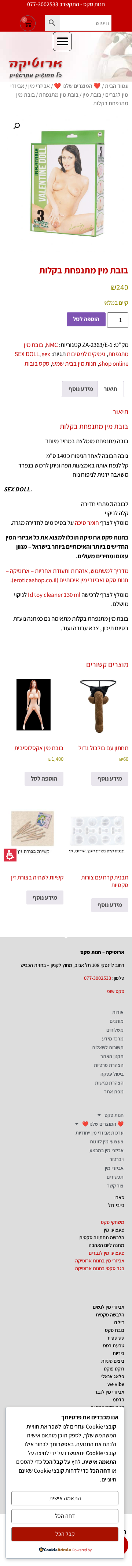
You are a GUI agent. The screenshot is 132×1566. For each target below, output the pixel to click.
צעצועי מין (114, 1229)
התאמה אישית (65, 1498)
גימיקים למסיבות (86, 354)
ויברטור (117, 1159)
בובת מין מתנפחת (58, 94)
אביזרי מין (39, 85)
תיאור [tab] (110, 389)
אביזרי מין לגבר (109, 1391)
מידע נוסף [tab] (81, 389)
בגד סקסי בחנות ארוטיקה (99, 1268)
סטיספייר (115, 1337)
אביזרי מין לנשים (108, 1307)
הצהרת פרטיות (109, 1065)
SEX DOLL (27, 354)
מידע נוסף (110, 778)
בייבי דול (116, 1205)
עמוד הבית (116, 85)
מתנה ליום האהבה (106, 1245)
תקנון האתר (112, 1056)
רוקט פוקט (114, 1368)
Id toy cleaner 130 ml (54, 595)
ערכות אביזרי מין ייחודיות (100, 1132)
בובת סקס (114, 1330)
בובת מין (91, 94)
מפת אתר (114, 1091)
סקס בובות (37, 363)
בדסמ (118, 1399)
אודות (118, 1012)
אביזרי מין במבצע (106, 1150)
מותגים (117, 1021)
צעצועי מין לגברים (106, 1253)
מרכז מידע (113, 1038)
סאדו (119, 1197)
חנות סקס (114, 1115)
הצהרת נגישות (109, 1082)
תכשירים (115, 1176)
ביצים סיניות (112, 1361)
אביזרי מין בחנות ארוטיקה (99, 1260)
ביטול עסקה (112, 1074)
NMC (52, 345)
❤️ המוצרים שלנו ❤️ (77, 85)
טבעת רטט (113, 1345)
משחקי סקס (112, 1222)
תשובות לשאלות (108, 1047)
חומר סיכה (87, 523)
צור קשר (115, 1185)
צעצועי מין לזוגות (107, 1141)
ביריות (118, 1353)
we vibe (115, 1384)
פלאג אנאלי (112, 1376)
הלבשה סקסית (110, 1314)
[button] (52, 23)
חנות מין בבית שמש (74, 363)
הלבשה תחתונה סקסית (101, 1237)
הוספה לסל (86, 319)
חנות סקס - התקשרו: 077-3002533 (66, 4)
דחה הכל (65, 1516)
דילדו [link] (119, 1322)
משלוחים (115, 1029)
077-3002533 (97, 978)
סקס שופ (115, 991)
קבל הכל (65, 1534)
